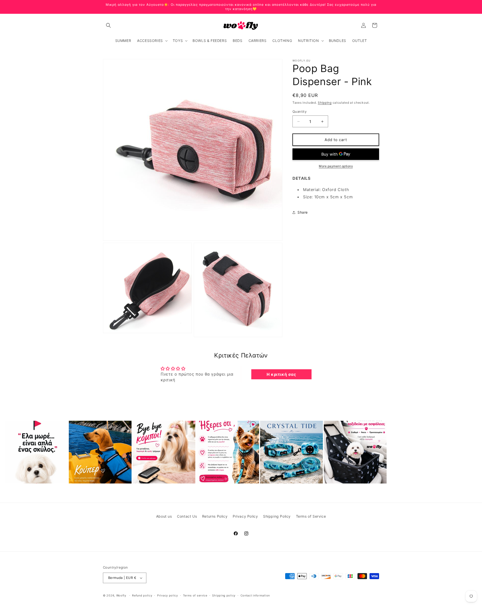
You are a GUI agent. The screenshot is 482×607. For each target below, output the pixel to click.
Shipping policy (223, 595)
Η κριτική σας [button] (281, 374)
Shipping (325, 102)
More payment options (336, 166)
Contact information (255, 595)
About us (164, 516)
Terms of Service (311, 516)
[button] (108, 25)
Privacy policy (167, 595)
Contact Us (187, 516)
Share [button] (302, 212)
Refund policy (142, 595)
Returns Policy (214, 516)
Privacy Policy (245, 516)
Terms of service (195, 595)
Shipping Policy (277, 516)
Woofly (121, 595)
